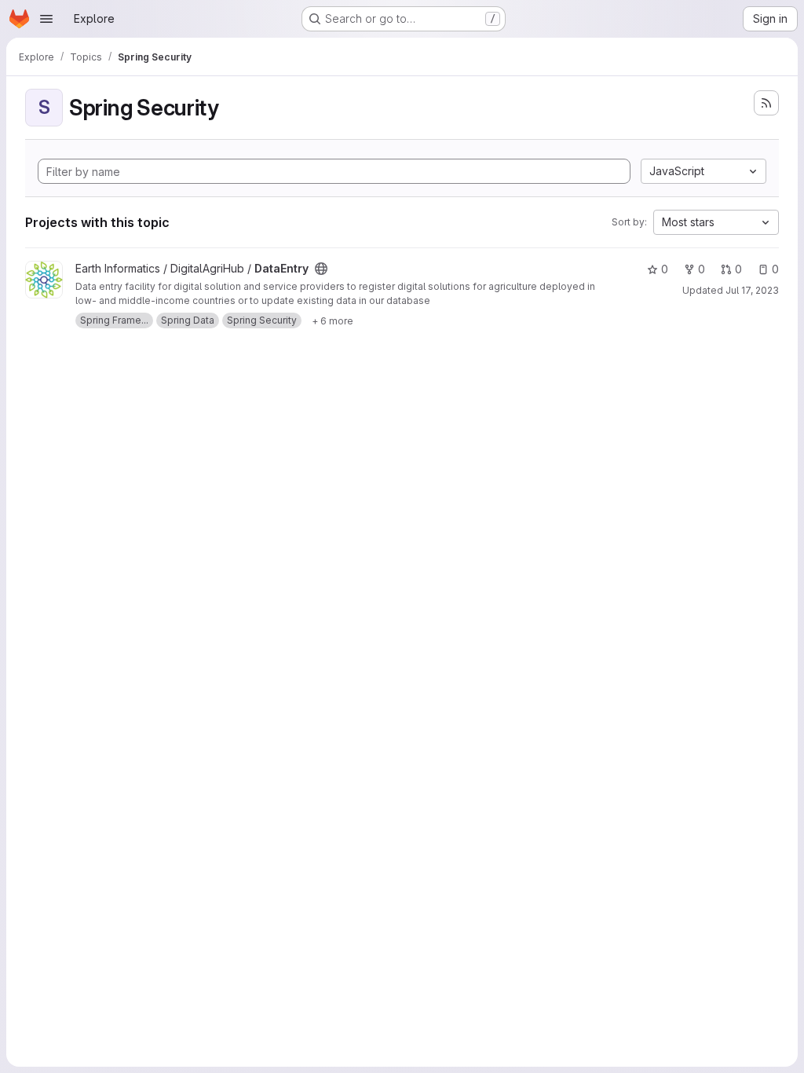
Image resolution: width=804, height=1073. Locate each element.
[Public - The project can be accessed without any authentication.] (321, 268)
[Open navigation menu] (46, 18)
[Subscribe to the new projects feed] (766, 102)
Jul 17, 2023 (752, 290)
